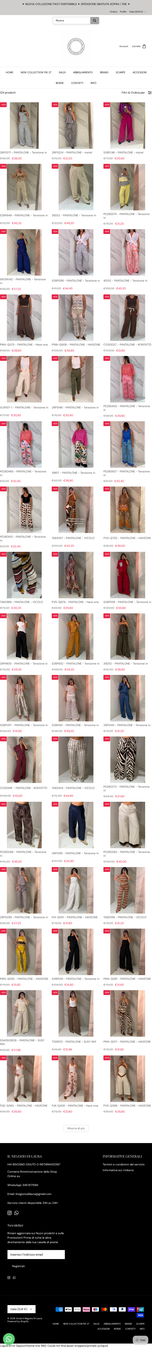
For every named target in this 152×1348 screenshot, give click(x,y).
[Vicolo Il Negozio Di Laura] (76, 46)
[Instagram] (9, 1213)
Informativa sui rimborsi (118, 1170)
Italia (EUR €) (136, 11)
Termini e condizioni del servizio (124, 1164)
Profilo (123, 11)
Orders (113, 11)
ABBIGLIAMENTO (83, 72)
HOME (9, 72)
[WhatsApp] (16, 1213)
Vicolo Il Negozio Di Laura (29, 1318)
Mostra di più (76, 1128)
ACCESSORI (139, 72)
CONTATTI (77, 83)
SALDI (62, 72)
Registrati (18, 1266)
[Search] (94, 20)
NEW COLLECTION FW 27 (36, 72)
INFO (93, 83)
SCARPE (120, 72)
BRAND (104, 72)
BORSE (60, 83)
